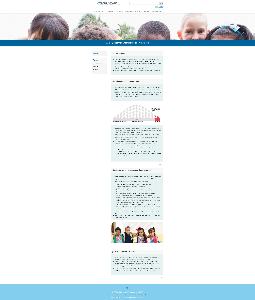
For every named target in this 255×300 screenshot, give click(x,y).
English (156, 6)
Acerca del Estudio (99, 11)
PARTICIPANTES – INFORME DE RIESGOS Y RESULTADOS (128, 11)
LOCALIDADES (146, 11)
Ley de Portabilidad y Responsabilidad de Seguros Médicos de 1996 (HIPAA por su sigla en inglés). (127, 294)
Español (161, 6)
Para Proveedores (156, 11)
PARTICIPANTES (110, 11)
